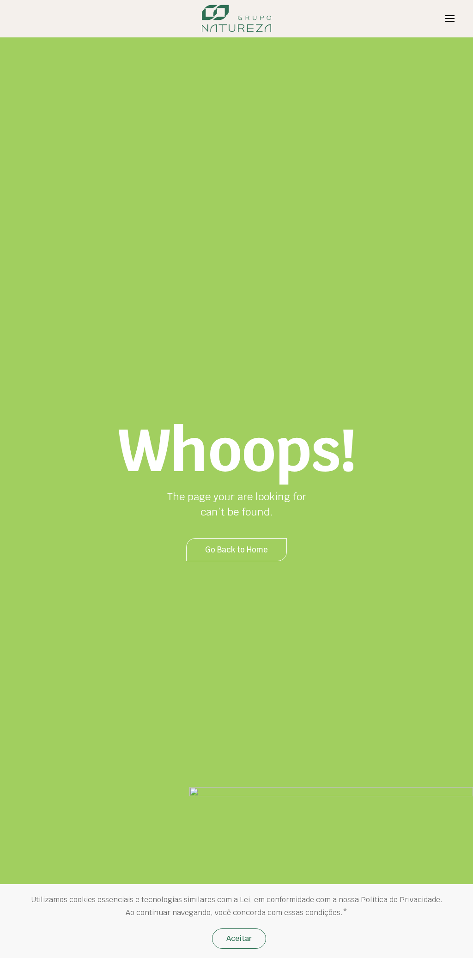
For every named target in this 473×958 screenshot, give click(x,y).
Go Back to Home (236, 550)
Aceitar (239, 938)
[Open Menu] (450, 18)
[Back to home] (237, 18)
